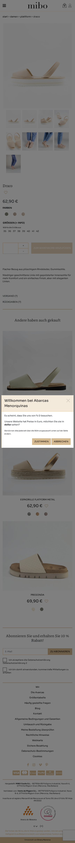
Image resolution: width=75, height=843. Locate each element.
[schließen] (68, 400)
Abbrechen (61, 441)
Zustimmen (41, 441)
